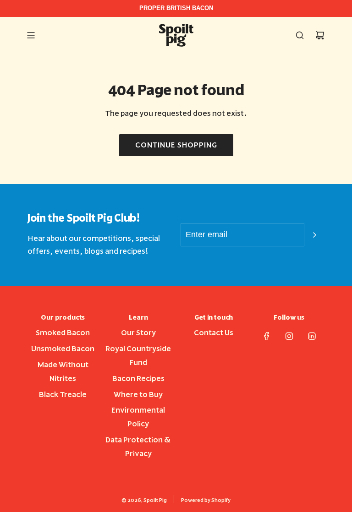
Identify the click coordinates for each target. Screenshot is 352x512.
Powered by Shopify (206, 500)
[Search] (300, 35)
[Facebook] (267, 336)
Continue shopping (176, 145)
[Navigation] (31, 35)
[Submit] (314, 235)
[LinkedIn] (312, 336)
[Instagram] (289, 336)
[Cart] (320, 35)
